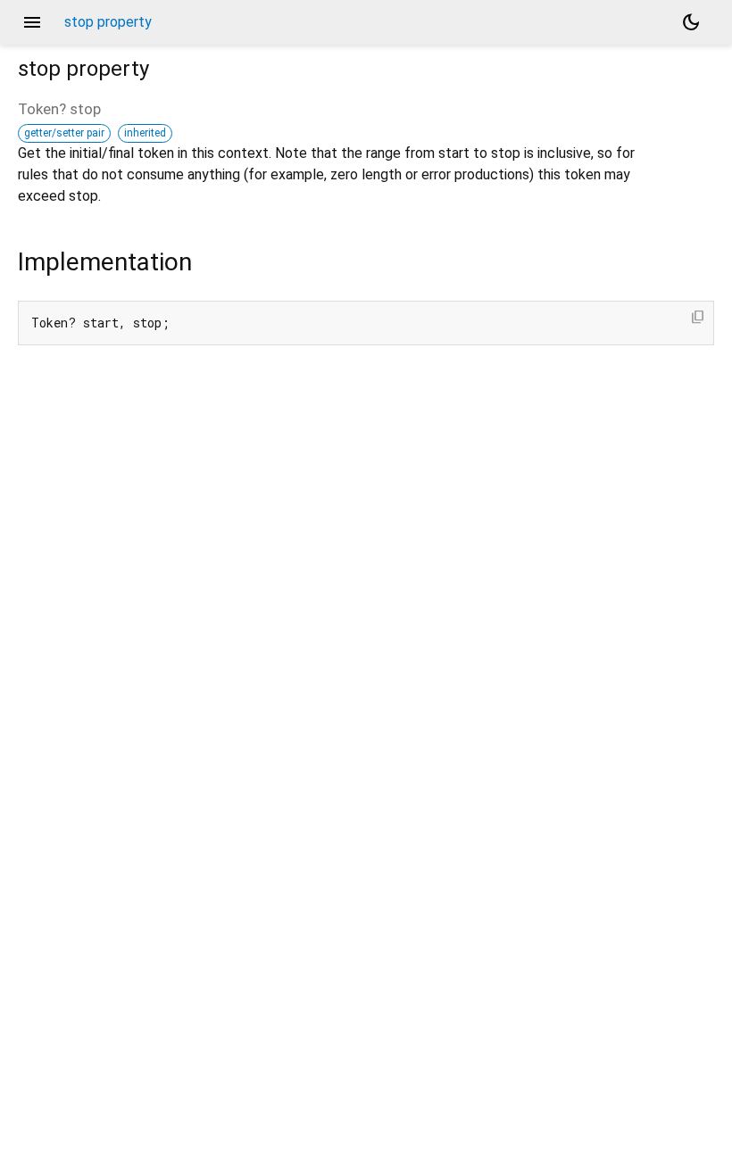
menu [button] (32, 22)
